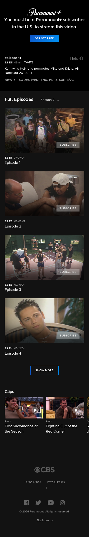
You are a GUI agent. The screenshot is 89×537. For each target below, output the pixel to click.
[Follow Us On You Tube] (51, 502)
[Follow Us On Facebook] (26, 502)
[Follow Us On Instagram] (62, 502)
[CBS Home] (44, 470)
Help (74, 59)
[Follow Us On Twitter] (38, 502)
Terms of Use (32, 482)
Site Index (43, 520)
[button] (24, 415)
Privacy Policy (56, 482)
